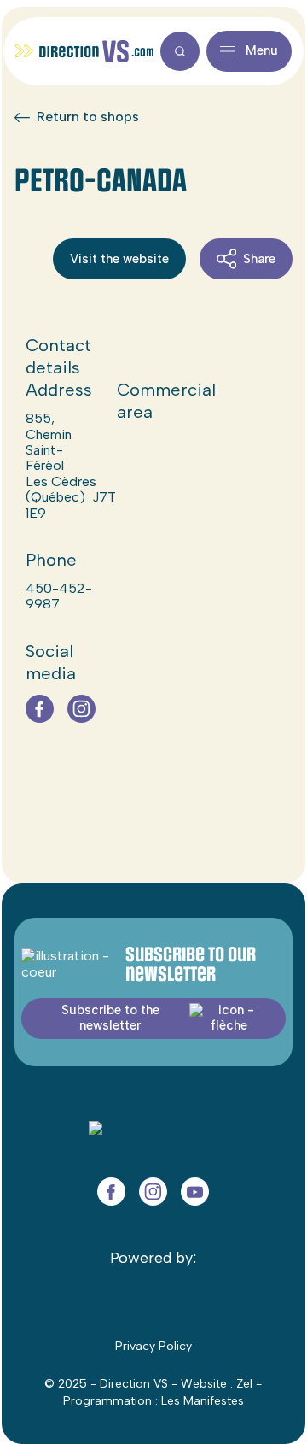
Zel (244, 1383)
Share (259, 259)
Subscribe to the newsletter (110, 1017)
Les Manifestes (202, 1401)
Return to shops (88, 117)
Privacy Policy (153, 1346)
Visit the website (119, 259)
